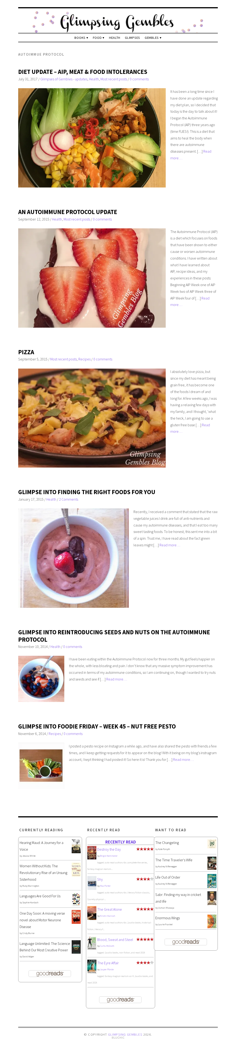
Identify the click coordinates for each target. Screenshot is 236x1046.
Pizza (26, 352)
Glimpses (132, 38)
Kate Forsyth (164, 849)
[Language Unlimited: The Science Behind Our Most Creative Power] (76, 952)
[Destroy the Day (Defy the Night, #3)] (91, 858)
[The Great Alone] (91, 918)
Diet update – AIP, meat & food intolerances (82, 72)
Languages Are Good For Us (40, 896)
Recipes (84, 359)
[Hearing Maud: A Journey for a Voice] (76, 851)
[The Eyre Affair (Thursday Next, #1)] (91, 972)
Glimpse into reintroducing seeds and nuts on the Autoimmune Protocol (114, 635)
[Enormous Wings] (211, 927)
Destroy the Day (109, 849)
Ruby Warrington (30, 885)
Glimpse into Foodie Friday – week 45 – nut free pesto (97, 726)
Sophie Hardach (30, 902)
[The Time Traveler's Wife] (211, 868)
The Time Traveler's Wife (173, 860)
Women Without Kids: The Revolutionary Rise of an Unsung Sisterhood (43, 873)
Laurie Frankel (165, 924)
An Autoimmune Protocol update (67, 212)
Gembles (152, 38)
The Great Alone (109, 909)
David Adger (28, 956)
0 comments (139, 79)
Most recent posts (113, 79)
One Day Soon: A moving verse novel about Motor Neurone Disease (42, 920)
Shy (100, 879)
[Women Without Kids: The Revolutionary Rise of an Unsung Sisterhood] (76, 875)
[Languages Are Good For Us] (76, 905)
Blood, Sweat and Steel (115, 939)
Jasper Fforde (107, 969)
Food (97, 38)
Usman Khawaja (166, 907)
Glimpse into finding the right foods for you (86, 492)
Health (114, 38)
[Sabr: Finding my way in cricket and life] (211, 903)
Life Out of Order (167, 877)
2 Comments (68, 499)
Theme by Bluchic (118, 1038)
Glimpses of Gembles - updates (63, 79)
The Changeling (167, 842)
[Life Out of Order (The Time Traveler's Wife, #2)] (211, 886)
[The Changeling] (211, 847)
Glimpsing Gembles (125, 1034)
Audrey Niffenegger (167, 866)
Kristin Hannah (107, 915)
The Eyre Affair (108, 963)
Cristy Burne (28, 933)
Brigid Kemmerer (109, 855)
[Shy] (91, 888)
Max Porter (105, 885)
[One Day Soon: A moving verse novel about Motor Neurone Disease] (76, 922)
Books (80, 38)
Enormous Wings (167, 918)
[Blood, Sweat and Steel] (91, 948)
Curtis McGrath (107, 945)
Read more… (169, 545)
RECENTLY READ (120, 842)
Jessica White (28, 855)
